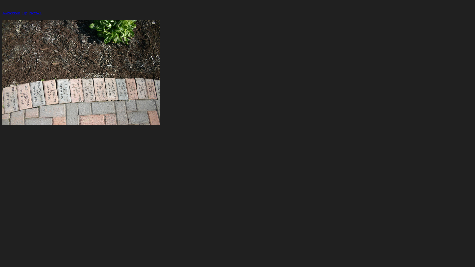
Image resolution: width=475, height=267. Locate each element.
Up (24, 13)
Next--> (35, 13)
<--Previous (11, 13)
